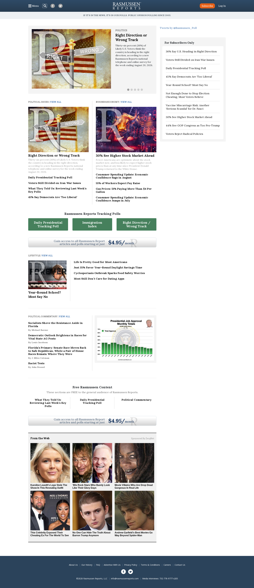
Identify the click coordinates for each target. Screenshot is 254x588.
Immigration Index (92, 224)
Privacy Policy (130, 564)
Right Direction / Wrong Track (136, 224)
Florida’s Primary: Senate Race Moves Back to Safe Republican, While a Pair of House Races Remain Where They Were (57, 352)
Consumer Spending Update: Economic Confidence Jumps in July (122, 199)
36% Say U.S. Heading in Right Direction (191, 51)
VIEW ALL (55, 102)
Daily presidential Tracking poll (48, 224)
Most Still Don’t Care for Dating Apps (99, 278)
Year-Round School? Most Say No (44, 294)
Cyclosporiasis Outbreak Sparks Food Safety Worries (109, 273)
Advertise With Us (112, 564)
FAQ (98, 564)
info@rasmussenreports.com (125, 578)
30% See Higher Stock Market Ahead (125, 155)
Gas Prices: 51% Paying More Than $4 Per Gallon (124, 190)
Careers (167, 564)
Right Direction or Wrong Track (131, 37)
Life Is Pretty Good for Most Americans (100, 262)
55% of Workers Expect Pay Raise (118, 183)
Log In (222, 6)
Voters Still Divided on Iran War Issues (54, 183)
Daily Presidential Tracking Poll (50, 177)
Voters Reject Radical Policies (184, 134)
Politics (121, 30)
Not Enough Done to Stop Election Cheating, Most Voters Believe (187, 95)
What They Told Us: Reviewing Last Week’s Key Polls (57, 190)
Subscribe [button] (207, 5)
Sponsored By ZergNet (142, 438)
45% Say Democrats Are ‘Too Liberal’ (52, 197)
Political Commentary (137, 399)
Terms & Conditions (150, 564)
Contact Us (180, 564)
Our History (86, 564)
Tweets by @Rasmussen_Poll (178, 28)
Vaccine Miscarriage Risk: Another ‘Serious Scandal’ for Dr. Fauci (187, 107)
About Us (73, 564)
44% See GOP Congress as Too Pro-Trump (193, 125)
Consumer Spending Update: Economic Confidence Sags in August (122, 176)
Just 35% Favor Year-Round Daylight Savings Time (108, 267)
